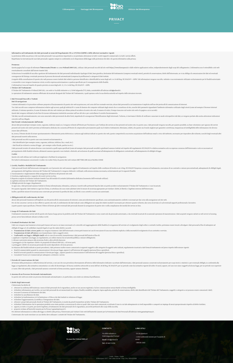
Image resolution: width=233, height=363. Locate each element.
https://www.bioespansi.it (118, 68)
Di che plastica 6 (141, 334)
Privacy (117, 356)
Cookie (122, 356)
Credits (111, 356)
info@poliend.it (114, 90)
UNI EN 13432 (140, 343)
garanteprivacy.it (58, 309)
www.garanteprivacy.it (145, 312)
